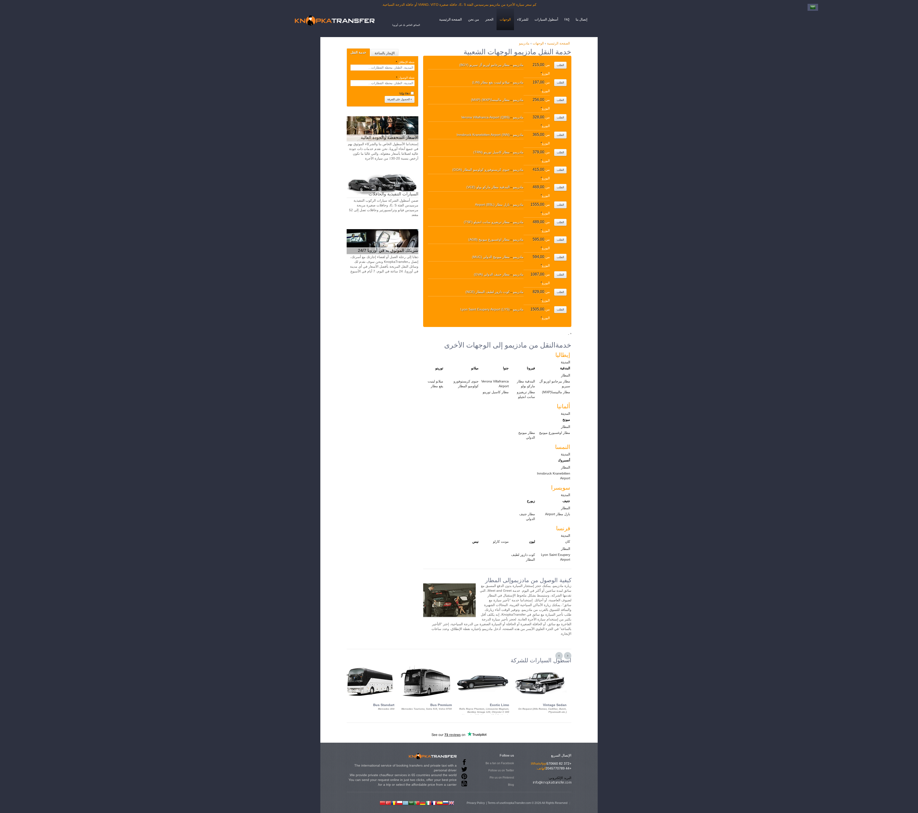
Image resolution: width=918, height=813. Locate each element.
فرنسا (563, 528)
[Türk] (388, 802)
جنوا (506, 368)
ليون (532, 541)
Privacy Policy (476, 803)
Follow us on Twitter (501, 770)
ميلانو (475, 368)
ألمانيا (563, 406)
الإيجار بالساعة (385, 53)
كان (567, 541)
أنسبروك (564, 460)
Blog (511, 784)
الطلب (560, 65)
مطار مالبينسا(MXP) (556, 392)
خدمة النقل (358, 52)
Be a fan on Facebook (500, 763)
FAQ (566, 19)
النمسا (562, 447)
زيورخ (531, 501)
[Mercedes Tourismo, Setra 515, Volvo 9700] (425, 668)
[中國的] (382, 802)
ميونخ (566, 419)
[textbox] (382, 68)
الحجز (489, 19)
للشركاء (522, 19)
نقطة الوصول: (405, 77)
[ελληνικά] (405, 802)
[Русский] (445, 802)
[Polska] (400, 802)
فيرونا (531, 368)
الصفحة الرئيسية (450, 19)
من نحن (473, 19)
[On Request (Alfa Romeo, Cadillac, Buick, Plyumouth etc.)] (540, 668)
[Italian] (428, 802)
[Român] (394, 802)
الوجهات (505, 19)
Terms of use (496, 803)
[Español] (440, 802)
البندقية (565, 368)
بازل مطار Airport (557, 514)
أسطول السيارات (546, 19)
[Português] (417, 802)
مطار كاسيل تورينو (496, 392)
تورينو (439, 368)
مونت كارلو (501, 541)
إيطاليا (562, 355)
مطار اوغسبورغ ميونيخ (554, 433)
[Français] (434, 802)
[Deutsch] (423, 802)
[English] (451, 802)
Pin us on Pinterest (502, 777)
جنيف (566, 501)
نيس (475, 541)
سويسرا (560, 487)
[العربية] (411, 802)
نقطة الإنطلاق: (405, 62)
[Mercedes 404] (368, 668)
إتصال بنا (581, 19)
